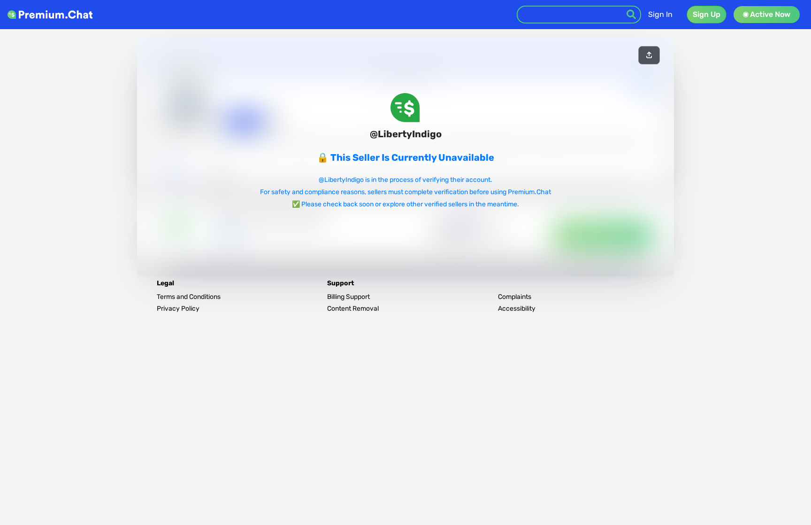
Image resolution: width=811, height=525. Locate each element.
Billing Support (348, 297)
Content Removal (353, 309)
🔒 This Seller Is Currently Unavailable (405, 157)
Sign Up (706, 14)
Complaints (514, 297)
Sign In (660, 14)
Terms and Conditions (189, 297)
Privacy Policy (178, 309)
